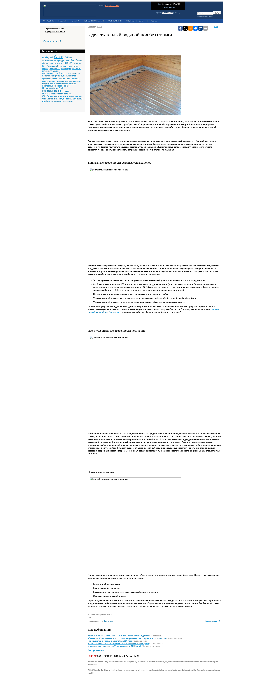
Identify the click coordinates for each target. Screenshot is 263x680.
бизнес (68, 63)
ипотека (76, 73)
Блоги (142, 21)
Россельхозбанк (51, 90)
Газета (153, 21)
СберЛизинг (47, 96)
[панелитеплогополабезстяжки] (135, 116)
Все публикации (96, 650)
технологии (47, 99)
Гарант (45, 68)
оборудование (48, 83)
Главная (91, 27)
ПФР (61, 88)
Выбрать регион (112, 6)
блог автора (108, 621)
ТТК (56, 99)
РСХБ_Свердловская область (57, 93)
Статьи (75, 21)
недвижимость (73, 81)
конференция (58, 75)
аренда (60, 60)
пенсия (72, 83)
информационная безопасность (56, 73)
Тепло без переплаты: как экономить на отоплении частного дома (118, 644)
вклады (77, 63)
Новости (62, 21)
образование (62, 83)
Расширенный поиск (205, 16)
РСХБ (66, 91)
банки (45, 63)
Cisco (58, 57)
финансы (77, 98)
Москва (60, 81)
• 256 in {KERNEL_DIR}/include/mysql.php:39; (114, 656)
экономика (56, 101)
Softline (68, 57)
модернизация (48, 81)
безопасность (56, 63)
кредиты (46, 78)
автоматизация (49, 60)
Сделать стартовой (52, 41)
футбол (46, 101)
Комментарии (211, 621)
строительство (74, 96)
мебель (75, 78)
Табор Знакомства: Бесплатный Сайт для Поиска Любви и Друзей (118, 636)
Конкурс (46, 76)
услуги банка (65, 98)
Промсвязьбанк (50, 88)
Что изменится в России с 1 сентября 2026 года (110, 641)
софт (56, 96)
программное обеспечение (56, 86)
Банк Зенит (76, 60)
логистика (64, 78)
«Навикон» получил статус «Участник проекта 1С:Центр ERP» (117, 646)
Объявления (115, 21)
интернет (76, 68)
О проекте (48, 21)
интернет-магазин (50, 71)
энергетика (68, 101)
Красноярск (167, 12)
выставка (73, 66)
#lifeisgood (47, 57)
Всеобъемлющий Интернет (54, 66)
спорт (63, 96)
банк (67, 60)
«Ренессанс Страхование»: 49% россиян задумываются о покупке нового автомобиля (127, 638)
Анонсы (130, 21)
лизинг (55, 78)
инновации (66, 68)
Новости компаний (94, 21)
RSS (216, 27)
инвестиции (55, 68)
